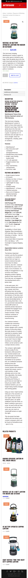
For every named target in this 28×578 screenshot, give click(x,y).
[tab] (14, 89)
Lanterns (9, 13)
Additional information (11, 92)
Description (7, 90)
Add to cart (15, 75)
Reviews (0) (7, 95)
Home (4, 13)
